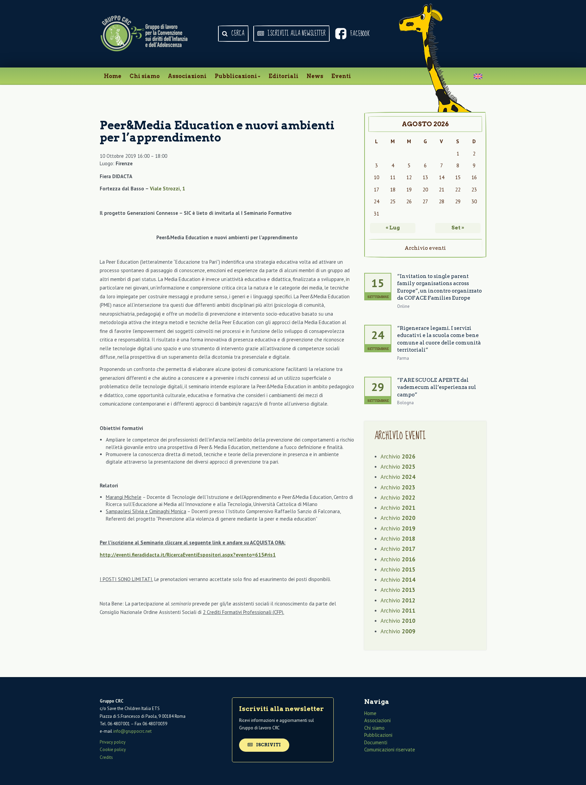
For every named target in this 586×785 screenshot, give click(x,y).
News (315, 76)
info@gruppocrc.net (132, 731)
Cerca (237, 33)
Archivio (397, 456)
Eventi (341, 76)
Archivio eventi (425, 248)
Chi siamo (145, 76)
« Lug (393, 228)
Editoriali (283, 76)
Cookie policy (113, 749)
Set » (457, 228)
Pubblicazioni (236, 76)
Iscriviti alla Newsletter (296, 33)
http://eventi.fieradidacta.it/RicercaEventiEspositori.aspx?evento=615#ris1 (188, 555)
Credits (106, 757)
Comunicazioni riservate (389, 749)
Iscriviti (268, 744)
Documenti (375, 742)
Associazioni (187, 76)
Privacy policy (112, 742)
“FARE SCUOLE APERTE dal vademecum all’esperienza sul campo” (436, 387)
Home (112, 76)
